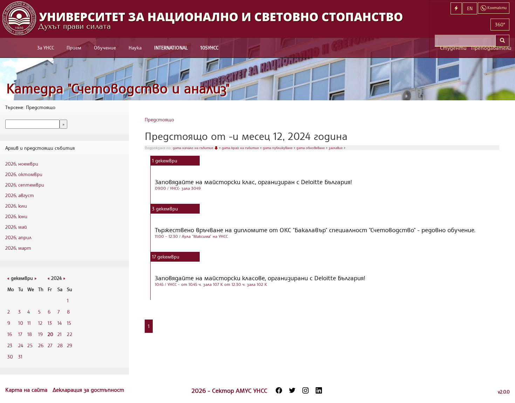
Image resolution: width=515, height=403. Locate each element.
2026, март (18, 248)
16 (9, 334)
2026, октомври (23, 174)
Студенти (453, 48)
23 (9, 345)
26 (40, 345)
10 (20, 323)
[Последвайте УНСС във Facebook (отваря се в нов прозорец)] (278, 390)
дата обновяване (311, 148)
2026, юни (16, 216)
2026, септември (24, 185)
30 (10, 357)
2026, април (18, 237)
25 (30, 345)
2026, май (16, 227)
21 (59, 334)
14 (59, 323)
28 (60, 345)
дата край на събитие (241, 148)
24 (20, 345)
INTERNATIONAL (171, 48)
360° (500, 24)
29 (69, 345)
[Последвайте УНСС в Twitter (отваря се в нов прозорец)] (292, 390)
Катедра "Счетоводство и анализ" (118, 88)
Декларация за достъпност (88, 389)
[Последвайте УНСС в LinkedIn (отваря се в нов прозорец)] (318, 390)
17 (20, 334)
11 (29, 323)
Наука (135, 48)
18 (29, 334)
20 (50, 334)
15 (69, 323)
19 (40, 334)
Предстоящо (159, 119)
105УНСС (209, 48)
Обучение (105, 48)
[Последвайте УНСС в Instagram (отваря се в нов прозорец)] (305, 390)
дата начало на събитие (193, 148)
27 (50, 345)
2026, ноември (21, 164)
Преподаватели (490, 48)
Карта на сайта (27, 389)
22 (69, 334)
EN (470, 8)
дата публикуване (278, 148)
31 (20, 357)
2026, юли (16, 206)
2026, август (19, 195)
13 (50, 323)
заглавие (336, 148)
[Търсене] (502, 41)
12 (40, 323)
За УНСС (45, 48)
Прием (74, 48)
